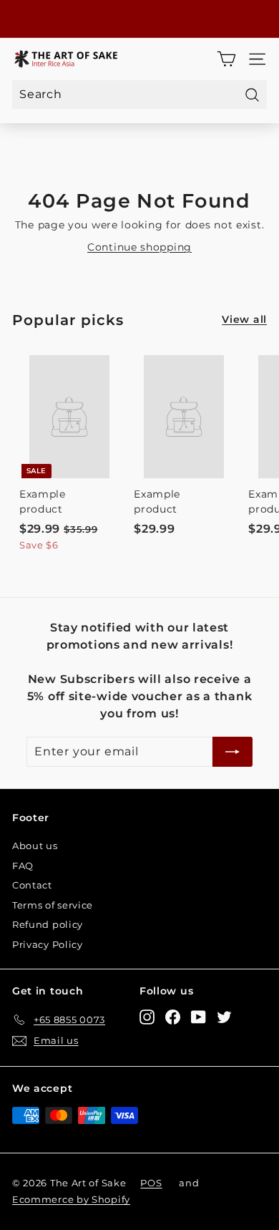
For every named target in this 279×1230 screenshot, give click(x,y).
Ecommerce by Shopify (71, 1199)
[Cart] (226, 59)
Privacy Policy (47, 944)
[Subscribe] (232, 752)
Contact (32, 885)
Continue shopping (139, 247)
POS (151, 1182)
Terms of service (52, 905)
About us (35, 845)
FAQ (23, 865)
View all (244, 319)
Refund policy (47, 924)
